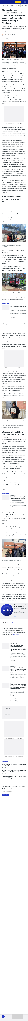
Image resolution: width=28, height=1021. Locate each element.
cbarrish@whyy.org (8, 715)
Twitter (10, 622)
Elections (18, 5)
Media (26, 5)
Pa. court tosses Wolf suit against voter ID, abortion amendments (18, 497)
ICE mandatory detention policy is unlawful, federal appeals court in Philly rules (14, 777)
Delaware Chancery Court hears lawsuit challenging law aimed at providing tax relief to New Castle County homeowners (18, 686)
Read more (6, 711)
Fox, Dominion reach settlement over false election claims (18, 307)
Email (12, 622)
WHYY (5, 2)
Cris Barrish (7, 34)
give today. (16, 634)
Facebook (7, 622)
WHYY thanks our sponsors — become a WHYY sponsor (14, 123)
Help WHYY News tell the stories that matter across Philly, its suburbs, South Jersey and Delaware (14, 771)
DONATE (18, 2)
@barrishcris (7, 714)
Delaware (12, 5)
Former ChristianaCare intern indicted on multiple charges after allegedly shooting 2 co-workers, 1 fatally (18, 670)
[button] (3, 1016)
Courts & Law (5, 5)
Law (22, 5)
